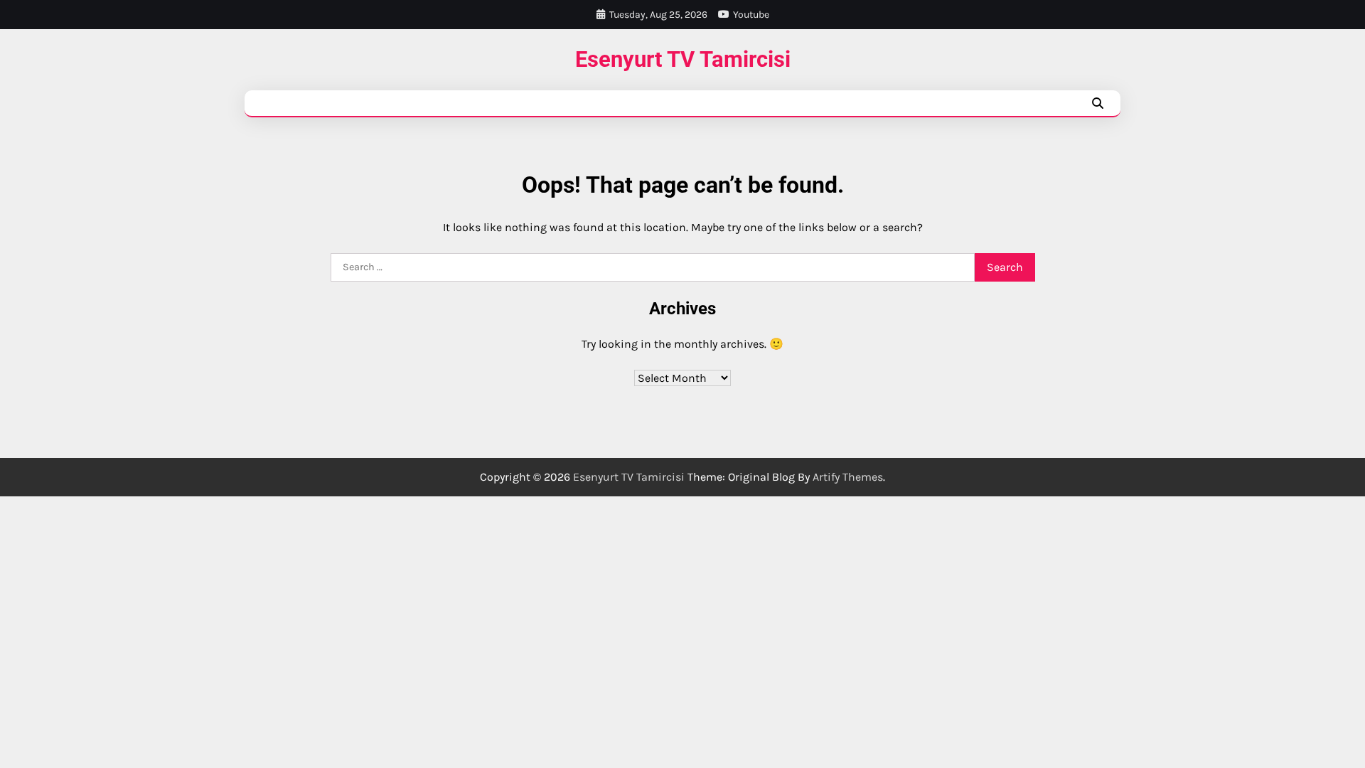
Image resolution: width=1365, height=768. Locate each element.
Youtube (751, 15)
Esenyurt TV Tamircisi (683, 59)
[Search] (1097, 103)
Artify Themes (848, 477)
